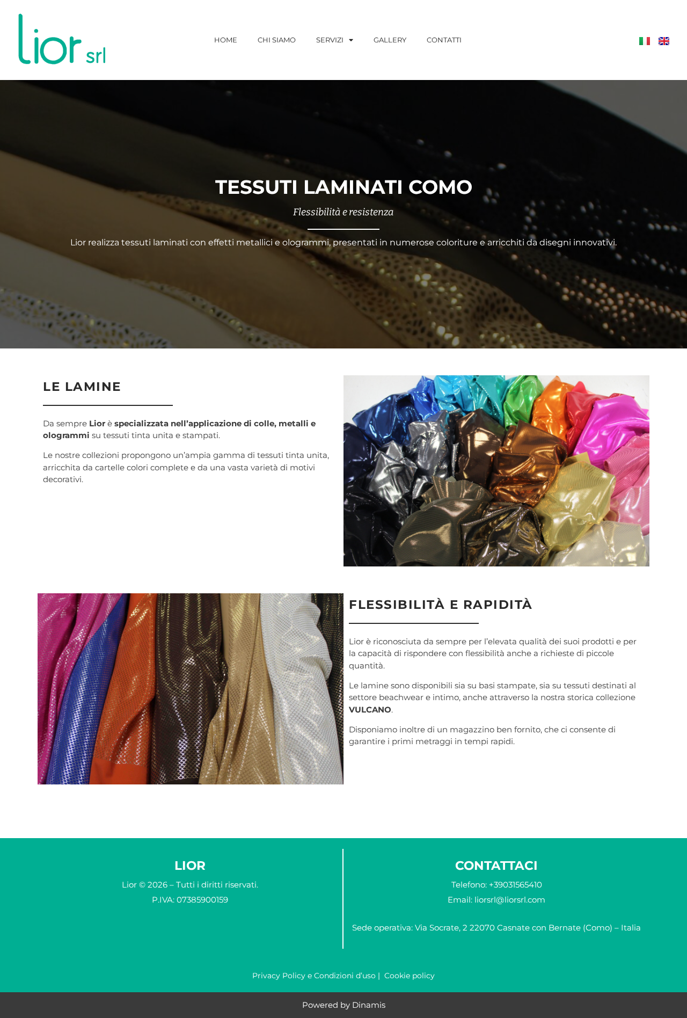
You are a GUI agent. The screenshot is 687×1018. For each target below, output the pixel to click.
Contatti (444, 39)
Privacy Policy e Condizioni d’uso (314, 975)
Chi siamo (277, 39)
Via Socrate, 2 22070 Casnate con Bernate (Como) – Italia (528, 927)
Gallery (390, 39)
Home (225, 39)
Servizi (330, 39)
